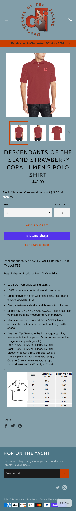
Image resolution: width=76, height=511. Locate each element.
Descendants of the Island (25, 499)
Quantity (59, 204)
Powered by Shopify (50, 499)
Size (6, 204)
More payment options (37, 244)
